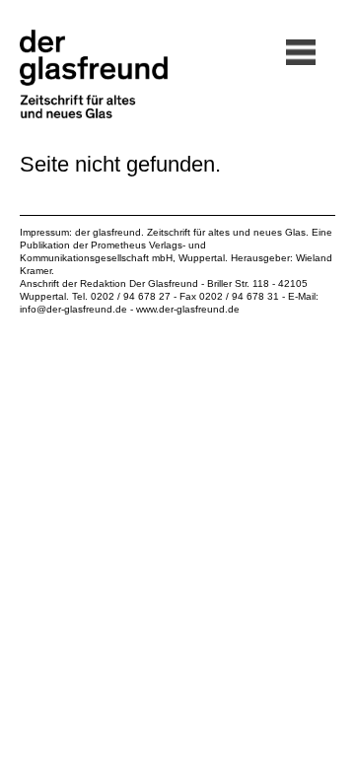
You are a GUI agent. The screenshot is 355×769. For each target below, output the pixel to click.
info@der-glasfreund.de (73, 309)
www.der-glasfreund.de (188, 309)
